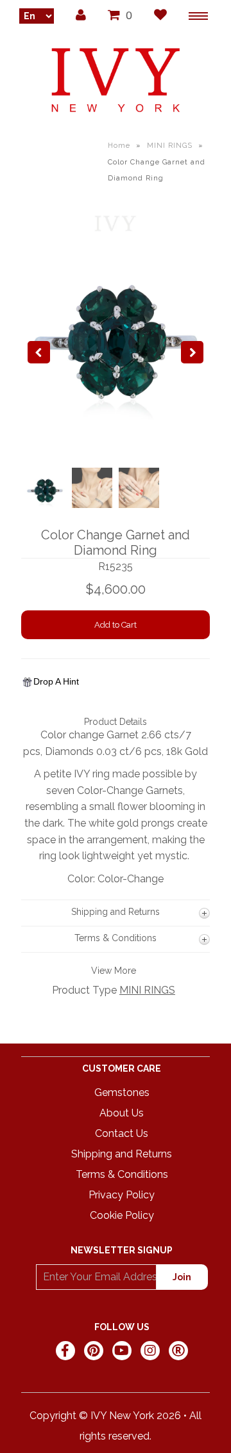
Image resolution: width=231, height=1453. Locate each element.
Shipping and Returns (121, 1154)
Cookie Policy (122, 1215)
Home (119, 145)
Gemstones (122, 1092)
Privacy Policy (122, 1195)
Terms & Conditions (122, 1174)
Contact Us (121, 1133)
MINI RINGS (170, 145)
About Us (121, 1113)
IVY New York (122, 1415)
